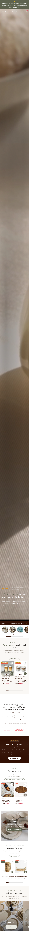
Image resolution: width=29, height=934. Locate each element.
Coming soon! (14, 758)
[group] (7, 668)
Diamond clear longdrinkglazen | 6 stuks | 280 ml (7, 681)
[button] (6, 674)
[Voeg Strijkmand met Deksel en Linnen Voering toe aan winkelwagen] (25, 872)
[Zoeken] (6, 11)
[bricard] (4, 730)
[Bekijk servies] (14, 825)
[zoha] (17, 730)
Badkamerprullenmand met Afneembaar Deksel (8, 878)
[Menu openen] (2, 11)
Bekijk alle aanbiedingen (13, 779)
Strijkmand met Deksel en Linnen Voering (21, 877)
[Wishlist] (23, 11)
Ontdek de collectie (14, 611)
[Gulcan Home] (14, 11)
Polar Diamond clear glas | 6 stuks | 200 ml (21, 681)
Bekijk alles (13, 658)
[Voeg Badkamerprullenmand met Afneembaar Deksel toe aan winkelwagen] (11, 872)
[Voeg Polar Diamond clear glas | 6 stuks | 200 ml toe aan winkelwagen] (25, 673)
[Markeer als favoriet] (12, 663)
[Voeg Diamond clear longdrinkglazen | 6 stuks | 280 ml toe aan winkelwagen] (11, 673)
